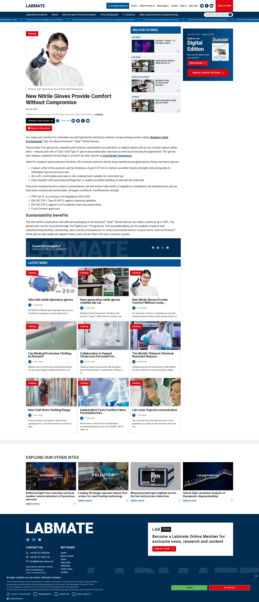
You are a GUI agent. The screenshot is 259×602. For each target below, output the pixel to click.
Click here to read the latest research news (226, 20)
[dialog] (129, 587)
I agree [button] (189, 588)
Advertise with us (147, 6)
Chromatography (109, 14)
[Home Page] (35, 5)
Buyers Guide (67, 556)
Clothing (99, 114)
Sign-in (183, 6)
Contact (174, 6)
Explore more (33, 503)
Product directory (119, 6)
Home (64, 553)
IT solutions (129, 14)
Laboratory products (36, 14)
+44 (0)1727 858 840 (40, 553)
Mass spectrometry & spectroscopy (159, 14)
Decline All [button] (229, 588)
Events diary (66, 569)
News (55, 14)
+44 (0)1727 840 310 (40, 557)
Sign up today (162, 548)
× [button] (256, 576)
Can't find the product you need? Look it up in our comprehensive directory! (75, 20)
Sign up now (224, 6)
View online (195, 63)
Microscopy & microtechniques (79, 14)
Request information (40, 128)
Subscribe (193, 6)
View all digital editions (206, 72)
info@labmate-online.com (42, 561)
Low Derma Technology (117, 155)
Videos (134, 6)
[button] (55, 598)
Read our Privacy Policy (94, 589)
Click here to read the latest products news (133, 20)
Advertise (65, 565)
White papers (163, 6)
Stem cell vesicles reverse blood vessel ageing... (180, 20)
